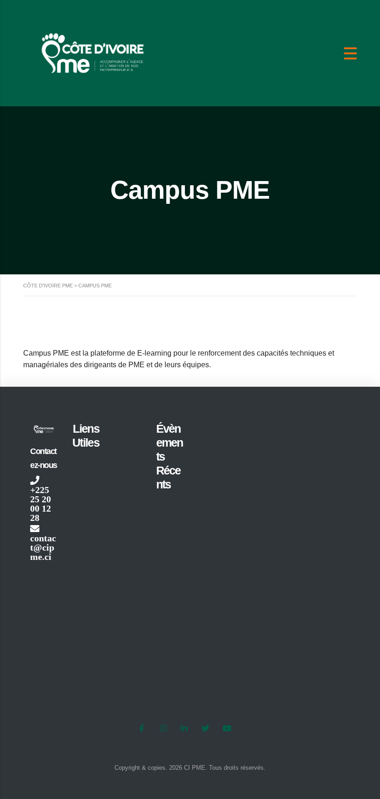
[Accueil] (92, 53)
